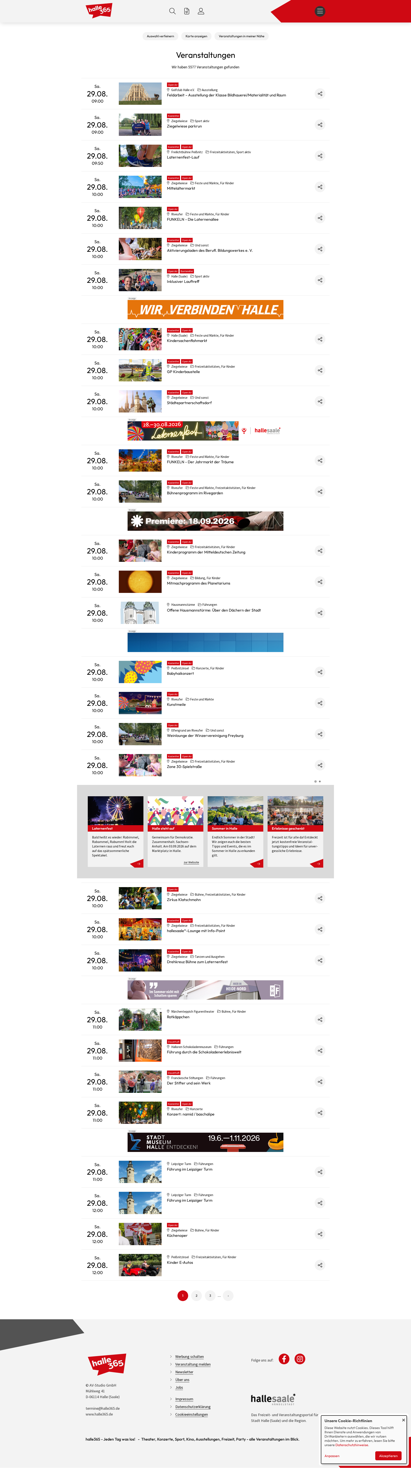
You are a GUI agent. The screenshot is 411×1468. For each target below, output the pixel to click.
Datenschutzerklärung (193, 1406)
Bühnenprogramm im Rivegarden (195, 492)
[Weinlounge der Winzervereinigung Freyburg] (140, 734)
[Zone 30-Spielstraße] (140, 765)
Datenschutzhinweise (351, 1445)
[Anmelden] (201, 11)
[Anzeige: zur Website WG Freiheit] (205, 990)
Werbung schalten (189, 1356)
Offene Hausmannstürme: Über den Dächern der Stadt (214, 610)
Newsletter (184, 1371)
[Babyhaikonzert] (140, 672)
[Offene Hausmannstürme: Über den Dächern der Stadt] (140, 613)
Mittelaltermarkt (181, 188)
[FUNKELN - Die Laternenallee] (140, 218)
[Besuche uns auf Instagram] (300, 1359)
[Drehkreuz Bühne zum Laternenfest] (140, 960)
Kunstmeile (176, 704)
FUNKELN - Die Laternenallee (193, 219)
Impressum (184, 1398)
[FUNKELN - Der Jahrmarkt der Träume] (140, 460)
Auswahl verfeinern (160, 36)
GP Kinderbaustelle (183, 371)
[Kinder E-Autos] (140, 1265)
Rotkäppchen (178, 1016)
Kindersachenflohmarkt (187, 340)
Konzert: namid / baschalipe (190, 1114)
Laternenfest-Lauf (183, 157)
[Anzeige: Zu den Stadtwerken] (205, 309)
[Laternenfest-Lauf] (140, 156)
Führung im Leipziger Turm (189, 1169)
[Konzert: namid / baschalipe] (140, 1113)
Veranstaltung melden (193, 1364)
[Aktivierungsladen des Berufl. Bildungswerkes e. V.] (140, 249)
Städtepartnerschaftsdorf (189, 402)
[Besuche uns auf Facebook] (284, 1359)
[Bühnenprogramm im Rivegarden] (140, 491)
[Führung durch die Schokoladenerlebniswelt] (140, 1050)
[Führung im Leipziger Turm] (140, 1172)
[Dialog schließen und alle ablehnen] (403, 1418)
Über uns (182, 1379)
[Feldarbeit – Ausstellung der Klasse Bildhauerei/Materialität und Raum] (140, 93)
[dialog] (364, 1440)
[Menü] (320, 11)
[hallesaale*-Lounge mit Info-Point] (140, 929)
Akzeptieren (388, 1456)
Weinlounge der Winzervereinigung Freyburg (205, 735)
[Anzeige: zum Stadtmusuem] (205, 1142)
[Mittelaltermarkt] (140, 187)
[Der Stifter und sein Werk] (140, 1082)
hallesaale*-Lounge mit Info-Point (196, 930)
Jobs (179, 1387)
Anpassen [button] (332, 1456)
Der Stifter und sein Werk (189, 1083)
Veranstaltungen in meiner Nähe (241, 36)
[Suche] (172, 11)
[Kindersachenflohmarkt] (140, 339)
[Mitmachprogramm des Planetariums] (140, 582)
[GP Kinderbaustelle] (140, 370)
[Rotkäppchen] (140, 1019)
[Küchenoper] (140, 1234)
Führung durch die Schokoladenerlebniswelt (204, 1052)
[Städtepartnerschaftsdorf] (140, 401)
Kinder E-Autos (180, 1262)
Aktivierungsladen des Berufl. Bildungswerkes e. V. (210, 250)
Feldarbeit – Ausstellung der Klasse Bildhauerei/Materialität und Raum (226, 95)
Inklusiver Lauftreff (183, 281)
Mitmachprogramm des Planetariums (198, 583)
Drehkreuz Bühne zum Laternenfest (197, 961)
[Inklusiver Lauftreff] (140, 280)
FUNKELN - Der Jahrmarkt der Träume (200, 461)
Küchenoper (177, 1235)
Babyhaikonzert (180, 673)
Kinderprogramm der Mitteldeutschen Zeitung (206, 552)
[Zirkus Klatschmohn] (140, 898)
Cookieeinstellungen (191, 1414)
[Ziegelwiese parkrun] (140, 125)
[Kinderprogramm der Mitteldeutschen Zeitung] (140, 551)
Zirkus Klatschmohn (184, 899)
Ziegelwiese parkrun (184, 126)
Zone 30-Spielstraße (184, 766)
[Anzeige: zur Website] (205, 431)
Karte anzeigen (196, 36)
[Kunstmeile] (140, 703)
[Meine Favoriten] (186, 11)
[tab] (315, 781)
